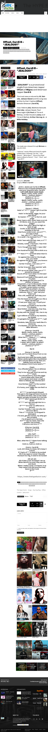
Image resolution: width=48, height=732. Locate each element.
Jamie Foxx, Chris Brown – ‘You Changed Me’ (4, 180)
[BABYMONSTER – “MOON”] (44, 655)
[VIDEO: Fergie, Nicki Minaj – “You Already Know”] (11, 327)
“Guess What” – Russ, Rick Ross (11, 108)
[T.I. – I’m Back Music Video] (11, 294)
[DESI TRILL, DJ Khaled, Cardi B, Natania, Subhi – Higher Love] (4, 82)
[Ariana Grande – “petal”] (11, 280)
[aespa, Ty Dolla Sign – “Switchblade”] (36, 655)
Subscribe (12, 373)
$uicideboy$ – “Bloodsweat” (11, 341)
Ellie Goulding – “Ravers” (4, 244)
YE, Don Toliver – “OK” (4, 226)
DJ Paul (27, 49)
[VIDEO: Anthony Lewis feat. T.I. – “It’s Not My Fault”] (11, 357)
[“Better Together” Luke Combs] (11, 315)
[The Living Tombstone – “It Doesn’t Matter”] (21, 666)
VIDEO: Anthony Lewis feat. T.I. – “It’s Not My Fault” (11, 363)
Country (10, 242)
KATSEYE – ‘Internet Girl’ (10, 691)
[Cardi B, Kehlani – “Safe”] (4, 73)
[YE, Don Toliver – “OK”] (4, 221)
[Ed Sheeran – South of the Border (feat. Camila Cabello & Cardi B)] (4, 123)
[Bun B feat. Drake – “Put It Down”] (4, 185)
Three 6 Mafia (6, 52)
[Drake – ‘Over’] (4, 195)
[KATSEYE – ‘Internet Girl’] (3, 692)
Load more (40, 708)
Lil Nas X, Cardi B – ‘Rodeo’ (4, 151)
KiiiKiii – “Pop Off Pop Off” (4, 235)
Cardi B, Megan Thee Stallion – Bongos (4, 99)
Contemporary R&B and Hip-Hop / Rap (41, 648)
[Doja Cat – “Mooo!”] (11, 156)
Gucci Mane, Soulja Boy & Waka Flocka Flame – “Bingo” (11, 309)
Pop (9, 252)
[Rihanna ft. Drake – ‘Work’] (11, 165)
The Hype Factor (22, 73)
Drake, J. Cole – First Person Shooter (11, 88)
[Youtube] (42, 719)
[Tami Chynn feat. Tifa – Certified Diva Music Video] (4, 294)
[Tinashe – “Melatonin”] (11, 221)
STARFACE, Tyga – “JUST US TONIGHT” (11, 254)
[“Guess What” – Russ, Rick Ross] (11, 103)
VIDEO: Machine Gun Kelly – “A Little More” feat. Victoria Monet (4, 321)
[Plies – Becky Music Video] (11, 348)
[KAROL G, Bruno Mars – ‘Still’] (4, 260)
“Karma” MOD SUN (9, 701)
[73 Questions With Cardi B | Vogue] (11, 123)
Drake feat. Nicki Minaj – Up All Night (4, 170)
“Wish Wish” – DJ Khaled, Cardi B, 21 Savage (4, 118)
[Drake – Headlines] (11, 175)
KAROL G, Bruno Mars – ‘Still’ (4, 265)
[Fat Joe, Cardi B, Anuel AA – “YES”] (4, 135)
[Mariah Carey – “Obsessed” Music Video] (4, 327)
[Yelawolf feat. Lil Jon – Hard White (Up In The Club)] (4, 337)
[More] (45, 77)
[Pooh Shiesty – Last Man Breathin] (11, 269)
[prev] (44, 496)
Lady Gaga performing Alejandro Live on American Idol (10, 697)
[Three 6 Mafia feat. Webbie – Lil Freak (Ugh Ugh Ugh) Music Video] (11, 195)
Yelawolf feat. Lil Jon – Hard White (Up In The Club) (4, 342)
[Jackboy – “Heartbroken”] (42, 666)
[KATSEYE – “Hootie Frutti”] (45, 699)
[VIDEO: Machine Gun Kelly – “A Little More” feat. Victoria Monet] (4, 315)
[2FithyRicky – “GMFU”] (32, 666)
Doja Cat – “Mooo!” (10, 160)
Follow (12, 370)
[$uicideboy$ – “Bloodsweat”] (11, 337)
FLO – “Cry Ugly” (11, 234)
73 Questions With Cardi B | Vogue (11, 128)
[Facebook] (41, 77)
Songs (9, 47)
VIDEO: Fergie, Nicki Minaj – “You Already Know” (11, 332)
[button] (45, 13)
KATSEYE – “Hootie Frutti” (38, 698)
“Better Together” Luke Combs (11, 320)
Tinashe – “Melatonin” (10, 226)
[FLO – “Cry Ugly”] (11, 230)
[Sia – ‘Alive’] (4, 348)
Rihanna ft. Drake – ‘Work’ (11, 170)
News (5, 47)
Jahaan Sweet (6, 51)
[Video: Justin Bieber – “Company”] (4, 357)
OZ (29, 51)
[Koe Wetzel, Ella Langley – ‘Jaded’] (11, 240)
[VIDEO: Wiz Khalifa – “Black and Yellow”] (19, 702)
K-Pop (3, 233)
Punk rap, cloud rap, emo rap (11, 343)
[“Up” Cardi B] (4, 103)
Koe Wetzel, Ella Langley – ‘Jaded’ (11, 244)
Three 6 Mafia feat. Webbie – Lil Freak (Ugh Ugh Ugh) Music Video (11, 200)
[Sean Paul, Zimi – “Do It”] (11, 260)
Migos (15, 51)
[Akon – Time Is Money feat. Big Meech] (19, 698)
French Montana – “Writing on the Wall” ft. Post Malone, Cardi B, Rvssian (11, 141)
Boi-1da (19, 49)
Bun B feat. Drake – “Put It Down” (4, 190)
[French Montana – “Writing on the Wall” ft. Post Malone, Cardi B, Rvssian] (11, 135)
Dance (10, 224)
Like (13, 368)
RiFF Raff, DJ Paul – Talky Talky (11, 78)
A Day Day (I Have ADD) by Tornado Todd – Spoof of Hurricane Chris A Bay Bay (26, 692)
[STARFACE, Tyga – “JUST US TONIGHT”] (11, 249)
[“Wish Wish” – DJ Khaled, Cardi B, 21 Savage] (4, 113)
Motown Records (20, 51)
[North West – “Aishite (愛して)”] (4, 269)
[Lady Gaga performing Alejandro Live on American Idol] (3, 697)
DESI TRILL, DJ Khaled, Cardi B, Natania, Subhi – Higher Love (4, 88)
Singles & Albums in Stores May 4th (4, 309)
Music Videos (4, 297)
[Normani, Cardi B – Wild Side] (11, 93)
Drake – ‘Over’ (3, 199)
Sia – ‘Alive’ (3, 352)
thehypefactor (30, 56)
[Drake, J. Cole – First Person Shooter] (11, 82)
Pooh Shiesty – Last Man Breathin (11, 275)
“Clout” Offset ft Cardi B (4, 160)
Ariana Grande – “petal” (11, 284)
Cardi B (23, 49)
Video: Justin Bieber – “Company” (3, 363)
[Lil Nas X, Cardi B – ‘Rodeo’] (4, 146)
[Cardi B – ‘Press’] (11, 146)
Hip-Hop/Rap (16, 47)
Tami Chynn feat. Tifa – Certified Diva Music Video (4, 299)
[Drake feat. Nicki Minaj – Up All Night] (4, 165)
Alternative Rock (21, 663)
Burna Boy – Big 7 (5, 681)
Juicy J (11, 51)
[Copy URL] (30, 77)
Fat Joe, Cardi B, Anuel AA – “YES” (4, 139)
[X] (39, 719)
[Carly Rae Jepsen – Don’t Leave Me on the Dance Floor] (4, 249)
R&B (9, 233)
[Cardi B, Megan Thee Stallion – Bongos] (4, 93)
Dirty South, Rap (11, 307)
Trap (9, 339)
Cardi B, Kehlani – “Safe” (4, 78)
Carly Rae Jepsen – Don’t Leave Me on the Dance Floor (4, 254)
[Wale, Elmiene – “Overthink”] (4, 280)
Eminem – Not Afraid (10, 190)
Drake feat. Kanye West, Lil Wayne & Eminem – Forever (4, 210)
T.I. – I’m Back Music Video (10, 299)
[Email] (34, 77)
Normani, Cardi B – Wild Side (11, 98)
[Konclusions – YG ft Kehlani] (11, 113)
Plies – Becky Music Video (10, 353)
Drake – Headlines (11, 179)
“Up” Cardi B (19, 604)
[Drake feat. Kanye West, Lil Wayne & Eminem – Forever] (4, 205)
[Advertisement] (24, 23)
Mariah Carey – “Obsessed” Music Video (4, 332)
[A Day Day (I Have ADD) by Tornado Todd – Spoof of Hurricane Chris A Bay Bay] (19, 692)
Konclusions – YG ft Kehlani (11, 118)
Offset (26, 51)
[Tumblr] (37, 719)
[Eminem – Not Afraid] (11, 185)
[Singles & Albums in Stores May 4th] (4, 304)
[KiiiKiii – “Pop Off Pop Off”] (4, 230)
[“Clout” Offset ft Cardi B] (4, 156)
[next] (46, 496)
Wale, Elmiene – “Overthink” (4, 284)
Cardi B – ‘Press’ (11, 150)
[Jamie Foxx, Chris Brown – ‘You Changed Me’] (4, 175)
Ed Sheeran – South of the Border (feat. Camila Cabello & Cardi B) (4, 129)
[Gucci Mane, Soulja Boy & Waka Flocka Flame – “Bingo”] (11, 304)
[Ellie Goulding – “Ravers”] (4, 240)
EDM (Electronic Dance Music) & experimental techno (38, 704)
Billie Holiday (14, 49)
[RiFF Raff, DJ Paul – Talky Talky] (11, 73)
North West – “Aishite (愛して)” (4, 274)
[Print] (38, 77)
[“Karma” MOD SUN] (3, 702)
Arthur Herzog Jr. (7, 49)
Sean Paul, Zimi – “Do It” (11, 265)
